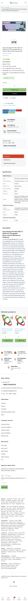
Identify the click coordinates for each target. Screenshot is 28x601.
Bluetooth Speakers (5, 544)
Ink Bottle (13, 556)
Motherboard (4, 522)
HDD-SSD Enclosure (5, 537)
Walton (16, 516)
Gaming (23, 550)
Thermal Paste (15, 537)
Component (19, 522)
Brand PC (14, 500)
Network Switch (10, 565)
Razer (2, 516)
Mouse (16, 532)
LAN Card (3, 565)
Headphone (4, 534)
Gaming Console (12, 551)
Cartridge (18, 557)
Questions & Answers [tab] (9, 163)
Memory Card (4, 541)
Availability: (6, 78)
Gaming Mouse (4, 550)
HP (10, 503)
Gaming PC (9, 498)
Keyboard (5, 243)
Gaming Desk (17, 548)
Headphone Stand (16, 544)
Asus (19, 498)
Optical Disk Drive (18, 527)
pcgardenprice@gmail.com (10, 391)
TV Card (22, 537)
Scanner (23, 557)
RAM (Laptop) (4, 525)
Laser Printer (4, 559)
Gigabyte (3, 513)
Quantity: (5, 82)
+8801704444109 (9, 384)
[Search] (26, 3)
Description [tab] (7, 156)
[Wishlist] (12, 317)
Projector (3, 561)
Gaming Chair (10, 548)
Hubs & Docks (18, 541)
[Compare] (12, 319)
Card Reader (4, 542)
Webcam (14, 542)
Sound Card (17, 539)
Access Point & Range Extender (8, 568)
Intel (22, 502)
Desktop (3, 500)
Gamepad (3, 553)
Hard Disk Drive (20, 525)
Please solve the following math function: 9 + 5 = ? (13, 479)
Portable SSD (10, 528)
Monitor (3, 523)
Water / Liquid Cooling (11, 523)
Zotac (13, 503)
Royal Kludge (8, 53)
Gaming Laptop (20, 508)
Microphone (11, 541)
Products (7, 7)
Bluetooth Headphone (6, 545)
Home (2, 7)
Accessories (21, 534)
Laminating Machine (5, 557)
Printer (9, 559)
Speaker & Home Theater (7, 536)
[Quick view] (12, 315)
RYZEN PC (8, 500)
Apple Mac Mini (4, 503)
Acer (23, 503)
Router (10, 563)
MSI (22, 500)
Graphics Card (12, 522)
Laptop (14, 508)
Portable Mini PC (12, 502)
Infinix (2, 517)
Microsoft (3, 511)
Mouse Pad (21, 532)
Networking (13, 566)
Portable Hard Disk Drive (7, 527)
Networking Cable (5, 566)
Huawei (21, 516)
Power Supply (12, 525)
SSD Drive (3, 528)
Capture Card (10, 539)
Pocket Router (16, 563)
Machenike (3, 514)
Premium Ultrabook (11, 509)
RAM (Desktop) (21, 523)
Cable (9, 542)
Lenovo (3, 502)
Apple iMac (18, 503)
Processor (11, 520)
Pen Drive (3, 539)
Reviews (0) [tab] (7, 159)
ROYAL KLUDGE (12, 105)
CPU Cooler (11, 530)
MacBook (15, 506)
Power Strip (17, 536)
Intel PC (15, 498)
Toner (13, 557)
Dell (19, 500)
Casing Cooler (4, 530)
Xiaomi (6, 517)
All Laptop (21, 506)
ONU (17, 565)
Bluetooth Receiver (12, 534)
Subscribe (4, 487)
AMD (19, 520)
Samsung (22, 513)
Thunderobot (19, 514)
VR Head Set (20, 551)
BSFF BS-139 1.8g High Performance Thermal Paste (7, 330)
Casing (16, 528)
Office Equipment (17, 559)
